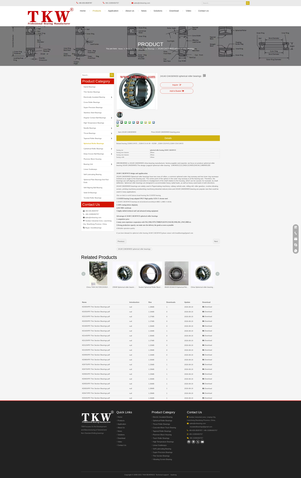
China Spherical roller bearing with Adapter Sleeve (203, 287)
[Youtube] (202, 442)
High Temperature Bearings (163, 442)
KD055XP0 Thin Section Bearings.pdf (96, 384)
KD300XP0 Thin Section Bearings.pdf (96, 307)
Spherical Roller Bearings (162, 421)
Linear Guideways (160, 445)
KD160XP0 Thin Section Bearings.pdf (96, 331)
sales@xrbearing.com (142, 3)
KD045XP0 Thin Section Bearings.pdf (96, 398)
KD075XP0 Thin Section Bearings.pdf (96, 364)
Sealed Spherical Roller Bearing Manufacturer (150, 287)
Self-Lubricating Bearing (162, 449)
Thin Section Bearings (161, 456)
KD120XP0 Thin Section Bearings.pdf (96, 340)
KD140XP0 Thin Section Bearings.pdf (96, 336)
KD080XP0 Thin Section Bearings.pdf (96, 360)
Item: (120, 132)
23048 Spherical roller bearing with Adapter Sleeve (124, 287)
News (120, 431)
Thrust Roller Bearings (161, 424)
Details (168, 138)
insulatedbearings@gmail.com (201, 427)
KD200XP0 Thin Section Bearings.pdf (96, 321)
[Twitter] (198, 442)
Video (120, 442)
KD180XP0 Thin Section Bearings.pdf (96, 326)
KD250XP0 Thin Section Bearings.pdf (96, 312)
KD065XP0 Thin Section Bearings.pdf (96, 374)
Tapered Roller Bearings (162, 431)
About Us (121, 428)
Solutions (121, 435)
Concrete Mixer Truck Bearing (164, 428)
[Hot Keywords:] (248, 3)
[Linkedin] (193, 442)
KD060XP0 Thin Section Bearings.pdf (96, 379)
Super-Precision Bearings (162, 452)
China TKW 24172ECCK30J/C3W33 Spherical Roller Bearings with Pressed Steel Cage (98, 287)
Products (121, 421)
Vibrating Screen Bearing (162, 459)
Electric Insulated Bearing (162, 417)
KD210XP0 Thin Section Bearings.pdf (96, 316)
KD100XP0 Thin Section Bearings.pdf (96, 350)
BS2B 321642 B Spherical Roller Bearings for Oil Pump (176, 287)
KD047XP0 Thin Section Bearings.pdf (96, 393)
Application (122, 424)
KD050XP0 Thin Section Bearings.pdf (96, 388)
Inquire (175, 85)
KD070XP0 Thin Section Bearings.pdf (96, 369)
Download (208, 307)
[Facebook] (189, 442)
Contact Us (122, 445)
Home (120, 417)
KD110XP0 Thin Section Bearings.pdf (96, 345)
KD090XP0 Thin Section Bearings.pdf (96, 355)
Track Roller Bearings (161, 438)
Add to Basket (175, 91)
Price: (153, 132)
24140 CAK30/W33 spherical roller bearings (134, 249)
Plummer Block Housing (162, 435)
